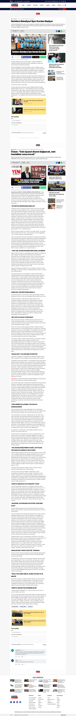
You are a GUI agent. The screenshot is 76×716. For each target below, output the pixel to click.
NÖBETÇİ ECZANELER (32, 708)
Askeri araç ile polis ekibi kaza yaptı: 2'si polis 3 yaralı (60, 201)
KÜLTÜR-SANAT (41, 699)
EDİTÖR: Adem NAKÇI (24, 59)
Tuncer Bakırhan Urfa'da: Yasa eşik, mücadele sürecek (59, 78)
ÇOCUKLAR (40, 705)
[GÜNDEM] (56, 39)
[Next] (65, 9)
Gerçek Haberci (14, 18)
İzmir (19, 18)
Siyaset (19, 149)
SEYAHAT (39, 707)
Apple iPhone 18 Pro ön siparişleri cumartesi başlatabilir (60, 72)
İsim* (12, 118)
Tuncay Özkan (30, 195)
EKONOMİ (58, 705)
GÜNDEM (58, 699)
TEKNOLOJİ (40, 702)
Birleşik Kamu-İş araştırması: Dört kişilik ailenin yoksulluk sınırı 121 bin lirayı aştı (60, 206)
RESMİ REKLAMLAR (55, 1)
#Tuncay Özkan (15, 606)
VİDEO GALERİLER (19, 1)
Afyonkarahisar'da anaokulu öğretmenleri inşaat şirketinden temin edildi (56, 66)
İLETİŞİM (49, 1)
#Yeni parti (30, 606)
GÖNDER (44, 133)
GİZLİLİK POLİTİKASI (51, 699)
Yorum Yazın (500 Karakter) (16, 122)
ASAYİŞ (58, 702)
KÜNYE (46, 1)
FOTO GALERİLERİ (32, 699)
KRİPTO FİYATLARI (32, 707)
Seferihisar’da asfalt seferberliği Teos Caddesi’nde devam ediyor (56, 194)
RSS (12, 714)
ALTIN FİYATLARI (32, 705)
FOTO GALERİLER (27, 1)
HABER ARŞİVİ (50, 702)
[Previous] (63, 9)
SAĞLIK (58, 707)
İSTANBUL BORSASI (32, 702)
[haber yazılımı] (63, 714)
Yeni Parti (41, 193)
